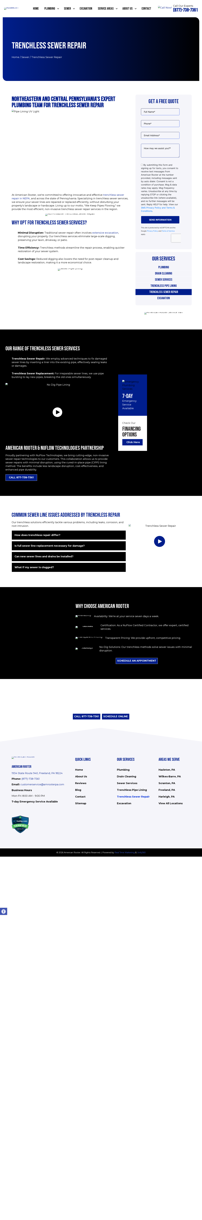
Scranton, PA (167, 783)
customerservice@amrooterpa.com (42, 784)
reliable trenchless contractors (113, 709)
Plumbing (163, 267)
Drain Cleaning (163, 273)
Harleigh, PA (167, 796)
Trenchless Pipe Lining (163, 286)
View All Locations (171, 803)
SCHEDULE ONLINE (115, 716)
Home (15, 57)
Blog (78, 789)
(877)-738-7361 (31, 778)
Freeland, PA (167, 789)
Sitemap (80, 803)
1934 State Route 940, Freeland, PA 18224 (37, 773)
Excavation (163, 298)
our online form (78, 709)
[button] (58, 8)
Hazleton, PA (167, 769)
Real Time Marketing (125, 852)
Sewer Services (163, 280)
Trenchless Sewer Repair (163, 292)
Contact (80, 796)
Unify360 (141, 852)
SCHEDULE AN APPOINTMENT (136, 660)
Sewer (25, 57)
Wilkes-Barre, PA (170, 776)
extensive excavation (105, 232)
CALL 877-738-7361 (86, 716)
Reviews (80, 783)
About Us (81, 776)
